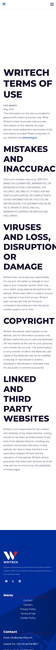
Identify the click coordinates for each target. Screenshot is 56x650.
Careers (28, 604)
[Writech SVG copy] (4, 4)
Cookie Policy (28, 618)
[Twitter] (13, 581)
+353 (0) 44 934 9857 (27, 644)
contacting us (29, 137)
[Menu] (52, 4)
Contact (28, 600)
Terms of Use (28, 613)
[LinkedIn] (20, 581)
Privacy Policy (28, 609)
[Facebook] (6, 581)
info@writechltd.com (21, 637)
